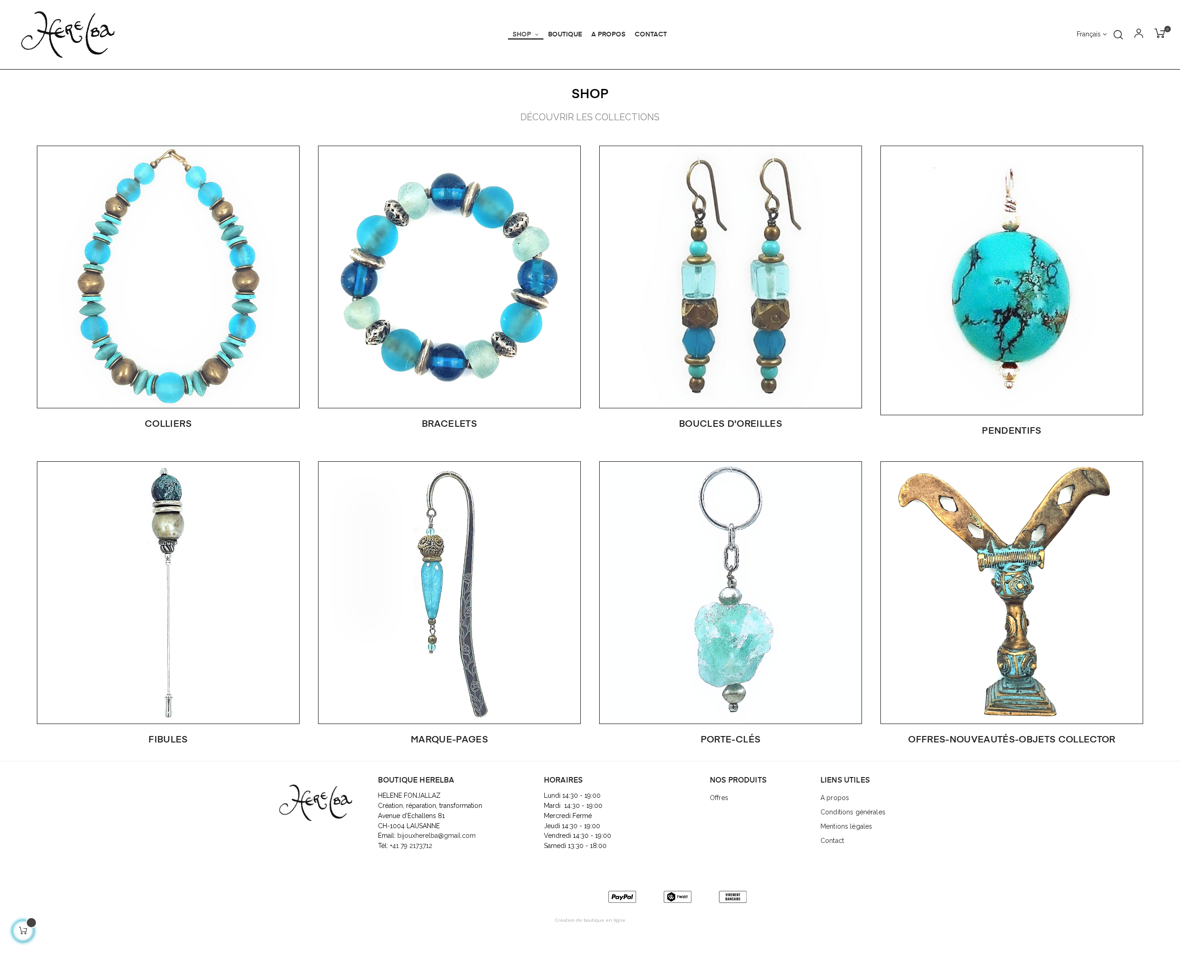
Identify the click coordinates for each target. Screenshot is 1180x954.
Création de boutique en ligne (590, 920)
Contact (832, 840)
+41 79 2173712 (412, 845)
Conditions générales (852, 812)
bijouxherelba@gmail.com (436, 835)
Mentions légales (846, 826)
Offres (719, 797)
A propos (834, 797)
